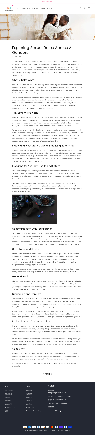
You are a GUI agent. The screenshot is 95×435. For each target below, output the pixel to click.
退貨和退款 (8, 394)
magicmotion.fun (64, 396)
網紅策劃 (29, 404)
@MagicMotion (61, 403)
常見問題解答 (9, 391)
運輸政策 (8, 401)
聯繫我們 (51, 407)
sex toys (71, 186)
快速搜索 (29, 394)
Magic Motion (34, 430)
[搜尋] (80, 8)
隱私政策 (60, 430)
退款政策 (54, 430)
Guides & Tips (10, 407)
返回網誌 (48, 374)
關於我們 (29, 391)
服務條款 (8, 397)
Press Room (30, 407)
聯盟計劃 (29, 397)
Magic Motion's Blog (33, 411)
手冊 (6, 411)
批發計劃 (29, 401)
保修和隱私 (8, 404)
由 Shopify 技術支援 (44, 430)
